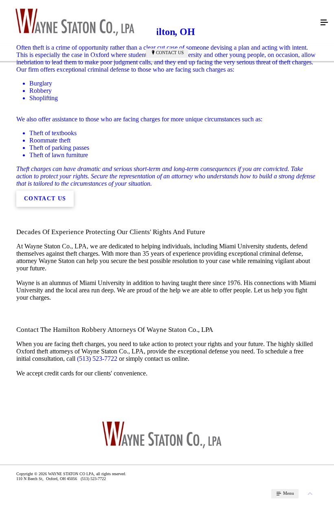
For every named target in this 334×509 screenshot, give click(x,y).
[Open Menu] (324, 23)
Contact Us (170, 52)
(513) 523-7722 (97, 358)
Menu (288, 493)
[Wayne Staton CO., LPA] (158, 23)
